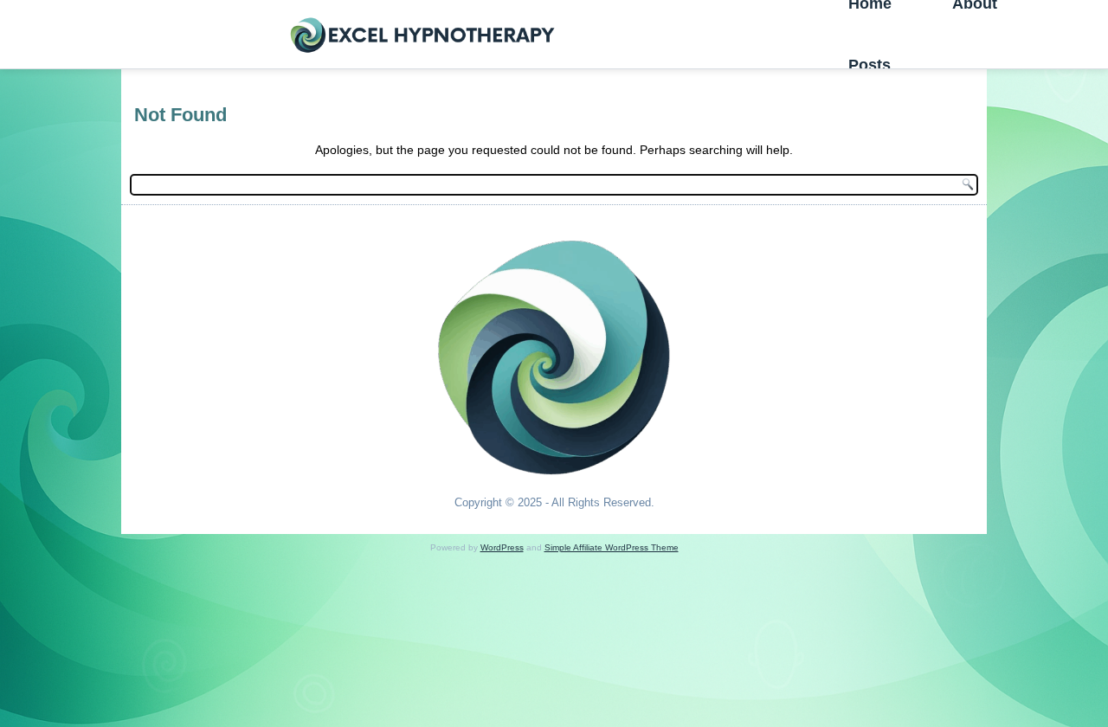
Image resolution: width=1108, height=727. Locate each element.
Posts (869, 65)
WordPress (502, 547)
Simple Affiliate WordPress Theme (611, 547)
